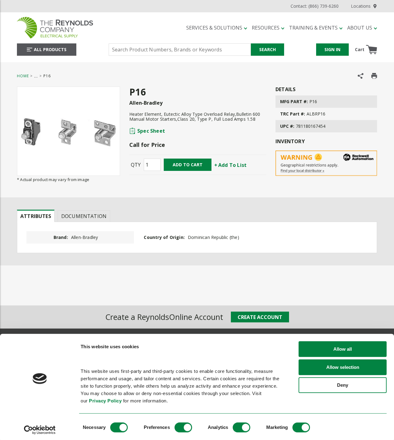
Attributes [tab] (35, 216)
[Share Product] (361, 76)
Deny (342, 385)
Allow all (342, 349)
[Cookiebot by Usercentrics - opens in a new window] (40, 429)
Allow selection (342, 367)
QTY (136, 164)
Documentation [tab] (84, 216)
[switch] (183, 427)
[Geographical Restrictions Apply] (326, 163)
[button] (216, 27)
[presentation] (35, 216)
